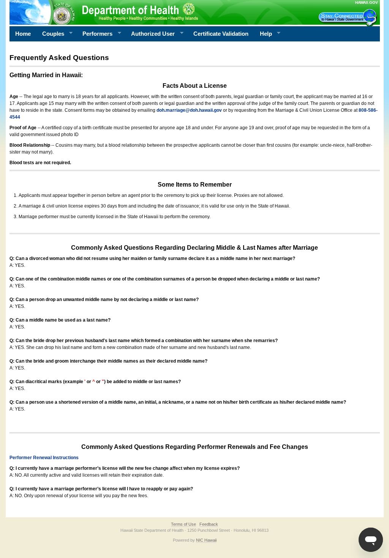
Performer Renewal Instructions (44, 457)
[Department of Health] (157, 12)
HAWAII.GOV (366, 2)
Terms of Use (183, 524)
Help (263, 33)
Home (23, 33)
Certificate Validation (220, 33)
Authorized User (150, 33)
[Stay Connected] (349, 17)
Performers (94, 33)
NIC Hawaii (206, 540)
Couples (50, 33)
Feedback (208, 524)
